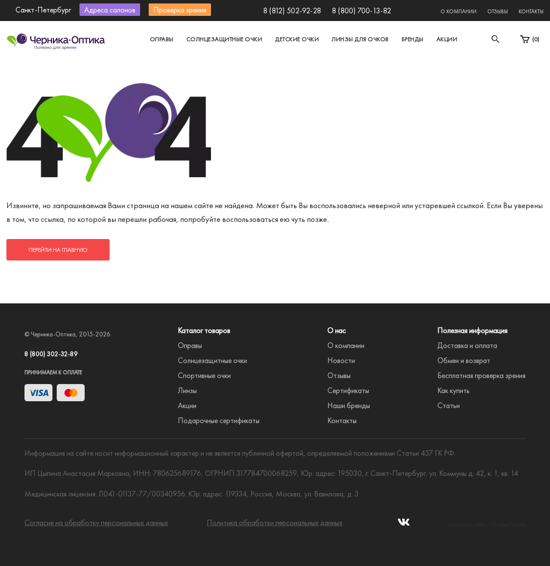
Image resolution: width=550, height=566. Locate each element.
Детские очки (297, 39)
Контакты (531, 11)
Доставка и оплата (467, 345)
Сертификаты (348, 390)
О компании (458, 11)
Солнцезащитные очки (224, 39)
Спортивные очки (204, 375)
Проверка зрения (179, 10)
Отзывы (497, 11)
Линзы (187, 390)
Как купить (453, 390)
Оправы (162, 39)
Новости (341, 360)
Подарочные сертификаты (219, 420)
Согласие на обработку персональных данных (96, 522)
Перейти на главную (58, 250)
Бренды (413, 39)
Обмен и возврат (463, 360)
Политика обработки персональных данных (274, 522)
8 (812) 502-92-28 (292, 10)
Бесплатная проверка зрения (481, 375)
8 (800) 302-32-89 (51, 354)
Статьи (448, 405)
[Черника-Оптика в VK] (403, 524)
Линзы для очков (360, 39)
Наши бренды (348, 405)
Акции (447, 39)
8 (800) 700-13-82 (361, 10)
